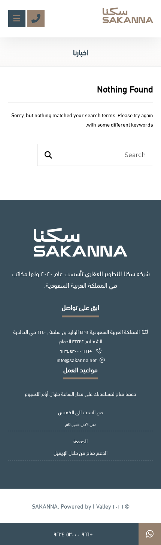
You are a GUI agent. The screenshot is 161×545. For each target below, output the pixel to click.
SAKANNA (45, 505)
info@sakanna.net (77, 360)
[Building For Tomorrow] (128, 15)
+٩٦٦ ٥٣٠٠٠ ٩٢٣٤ (76, 350)
